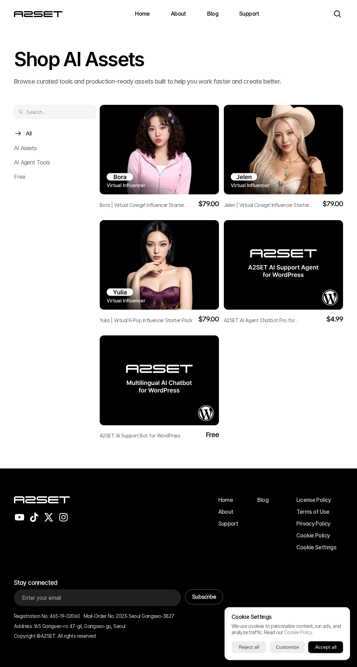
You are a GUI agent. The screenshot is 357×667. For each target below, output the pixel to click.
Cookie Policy (298, 632)
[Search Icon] (337, 14)
